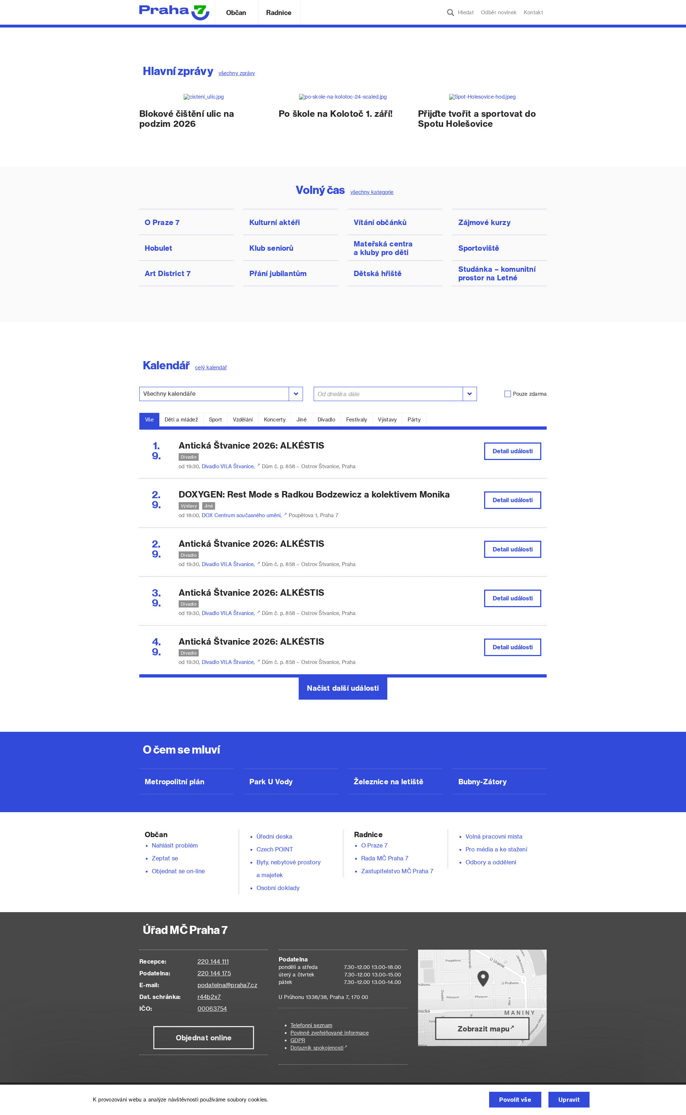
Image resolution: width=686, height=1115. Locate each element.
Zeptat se (165, 858)
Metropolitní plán (174, 781)
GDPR (297, 1040)
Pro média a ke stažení (496, 849)
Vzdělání (243, 419)
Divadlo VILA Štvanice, (229, 466)
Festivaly (356, 419)
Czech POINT (275, 849)
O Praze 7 (162, 222)
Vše (149, 419)
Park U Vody (271, 781)
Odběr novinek (499, 12)
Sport (215, 419)
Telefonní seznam (311, 1025)
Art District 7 (168, 273)
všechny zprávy (237, 73)
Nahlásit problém (175, 845)
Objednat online (204, 1037)
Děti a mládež (181, 419)
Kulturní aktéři (274, 222)
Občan (236, 12)
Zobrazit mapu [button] (483, 1028)
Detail (513, 451)
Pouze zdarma (530, 394)
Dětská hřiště (378, 273)
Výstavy (387, 419)
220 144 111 (213, 961)
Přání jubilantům (278, 273)
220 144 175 (214, 973)
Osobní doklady (278, 887)
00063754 (212, 1008)
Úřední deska (274, 836)
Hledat (464, 12)
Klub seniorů (271, 248)
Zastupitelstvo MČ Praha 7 (397, 871)
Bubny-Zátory (482, 781)
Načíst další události (343, 688)
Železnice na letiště (388, 781)
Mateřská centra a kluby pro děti (383, 247)
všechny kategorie (372, 192)
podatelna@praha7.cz (227, 984)
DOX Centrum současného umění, (242, 515)
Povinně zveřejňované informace (329, 1033)
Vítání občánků (380, 222)
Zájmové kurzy (484, 222)
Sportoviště (478, 248)
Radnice (279, 12)
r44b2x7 (209, 996)
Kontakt (533, 12)
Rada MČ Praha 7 (384, 858)
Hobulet (158, 248)
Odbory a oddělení (491, 862)
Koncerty (274, 419)
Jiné (302, 419)
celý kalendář (211, 367)
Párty (414, 419)
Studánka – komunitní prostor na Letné (497, 273)
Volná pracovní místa (494, 836)
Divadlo (326, 419)
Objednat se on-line (178, 871)
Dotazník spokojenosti (317, 1048)
